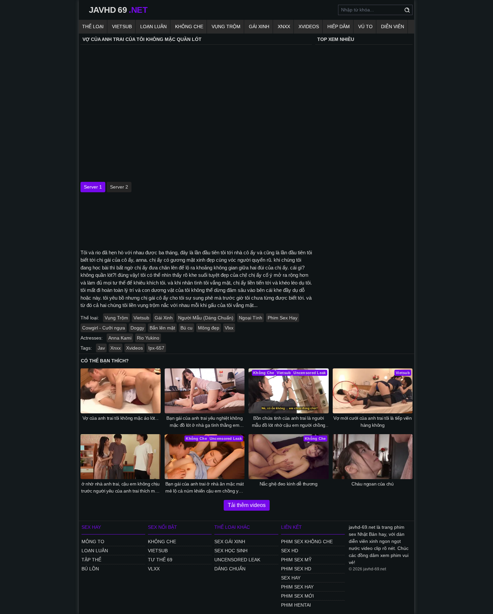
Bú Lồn (90, 568)
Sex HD (289, 550)
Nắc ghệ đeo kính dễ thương (289, 484)
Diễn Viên (392, 26)
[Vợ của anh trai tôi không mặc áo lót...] (120, 390)
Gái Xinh (259, 26)
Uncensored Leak (237, 559)
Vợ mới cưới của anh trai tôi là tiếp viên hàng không (372, 421)
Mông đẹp (208, 327)
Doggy (137, 327)
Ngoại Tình (250, 317)
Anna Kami (119, 338)
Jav (101, 348)
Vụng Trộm (226, 26)
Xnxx (284, 26)
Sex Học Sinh (231, 550)
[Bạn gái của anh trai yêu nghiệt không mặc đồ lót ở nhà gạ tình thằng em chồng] (205, 390)
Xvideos (308, 26)
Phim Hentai (296, 605)
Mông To (92, 541)
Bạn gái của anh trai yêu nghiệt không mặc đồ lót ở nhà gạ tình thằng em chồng (204, 422)
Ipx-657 (156, 348)
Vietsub (122, 26)
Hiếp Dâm (338, 26)
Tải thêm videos (247, 505)
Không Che (189, 26)
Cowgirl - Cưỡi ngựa (103, 327)
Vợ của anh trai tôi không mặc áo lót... (121, 418)
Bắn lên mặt (162, 327)
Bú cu (186, 327)
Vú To (365, 26)
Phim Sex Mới (297, 596)
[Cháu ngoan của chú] (373, 456)
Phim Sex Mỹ (296, 559)
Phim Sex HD (296, 568)
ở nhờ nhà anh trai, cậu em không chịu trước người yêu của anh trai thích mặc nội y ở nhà (120, 488)
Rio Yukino (148, 338)
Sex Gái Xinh (229, 541)
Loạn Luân (153, 26)
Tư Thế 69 (160, 559)
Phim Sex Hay (282, 317)
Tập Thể (91, 559)
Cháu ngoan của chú (372, 484)
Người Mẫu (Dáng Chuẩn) (205, 317)
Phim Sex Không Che (307, 541)
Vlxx (229, 327)
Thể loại (93, 26)
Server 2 (119, 187)
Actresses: (91, 338)
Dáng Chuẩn (229, 568)
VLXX (154, 568)
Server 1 (93, 187)
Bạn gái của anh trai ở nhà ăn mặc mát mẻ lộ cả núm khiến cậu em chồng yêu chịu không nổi (204, 488)
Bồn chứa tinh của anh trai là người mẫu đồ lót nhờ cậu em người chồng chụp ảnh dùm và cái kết (288, 422)
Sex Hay (290, 577)
